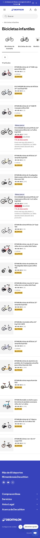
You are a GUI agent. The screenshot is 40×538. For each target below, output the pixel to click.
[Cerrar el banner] (36, 3)
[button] (33, 142)
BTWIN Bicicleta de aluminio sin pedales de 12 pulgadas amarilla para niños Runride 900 (27, 363)
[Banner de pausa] (33, 3)
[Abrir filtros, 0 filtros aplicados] (5, 57)
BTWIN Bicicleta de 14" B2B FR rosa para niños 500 (26, 107)
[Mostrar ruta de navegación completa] (3, 22)
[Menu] (4, 9)
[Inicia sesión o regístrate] (30, 9)
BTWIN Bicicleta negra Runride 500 (26, 381)
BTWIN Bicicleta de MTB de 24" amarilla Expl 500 (26, 156)
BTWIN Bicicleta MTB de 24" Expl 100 (26, 226)
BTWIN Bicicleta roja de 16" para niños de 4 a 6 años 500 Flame (26, 245)
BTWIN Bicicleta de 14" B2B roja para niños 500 (26, 68)
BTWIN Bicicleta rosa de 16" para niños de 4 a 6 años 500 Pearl (27, 284)
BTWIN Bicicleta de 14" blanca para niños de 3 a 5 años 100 (26, 420)
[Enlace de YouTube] (8, 482)
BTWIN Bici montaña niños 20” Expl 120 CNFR (26, 323)
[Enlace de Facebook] (3, 482)
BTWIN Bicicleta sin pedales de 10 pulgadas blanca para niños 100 (26, 266)
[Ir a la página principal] (17, 10)
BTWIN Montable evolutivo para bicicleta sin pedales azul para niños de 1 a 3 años (26, 402)
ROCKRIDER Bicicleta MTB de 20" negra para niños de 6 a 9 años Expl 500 (27, 130)
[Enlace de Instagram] (12, 482)
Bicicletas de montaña (9, 47)
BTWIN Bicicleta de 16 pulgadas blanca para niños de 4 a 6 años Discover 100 (26, 177)
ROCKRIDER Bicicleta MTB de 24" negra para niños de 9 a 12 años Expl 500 (27, 199)
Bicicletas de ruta (24, 46)
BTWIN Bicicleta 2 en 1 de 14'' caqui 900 (25, 440)
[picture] (6, 72)
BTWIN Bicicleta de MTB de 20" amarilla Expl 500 (26, 303)
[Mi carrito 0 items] (35, 9)
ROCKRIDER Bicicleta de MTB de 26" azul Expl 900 (26, 87)
